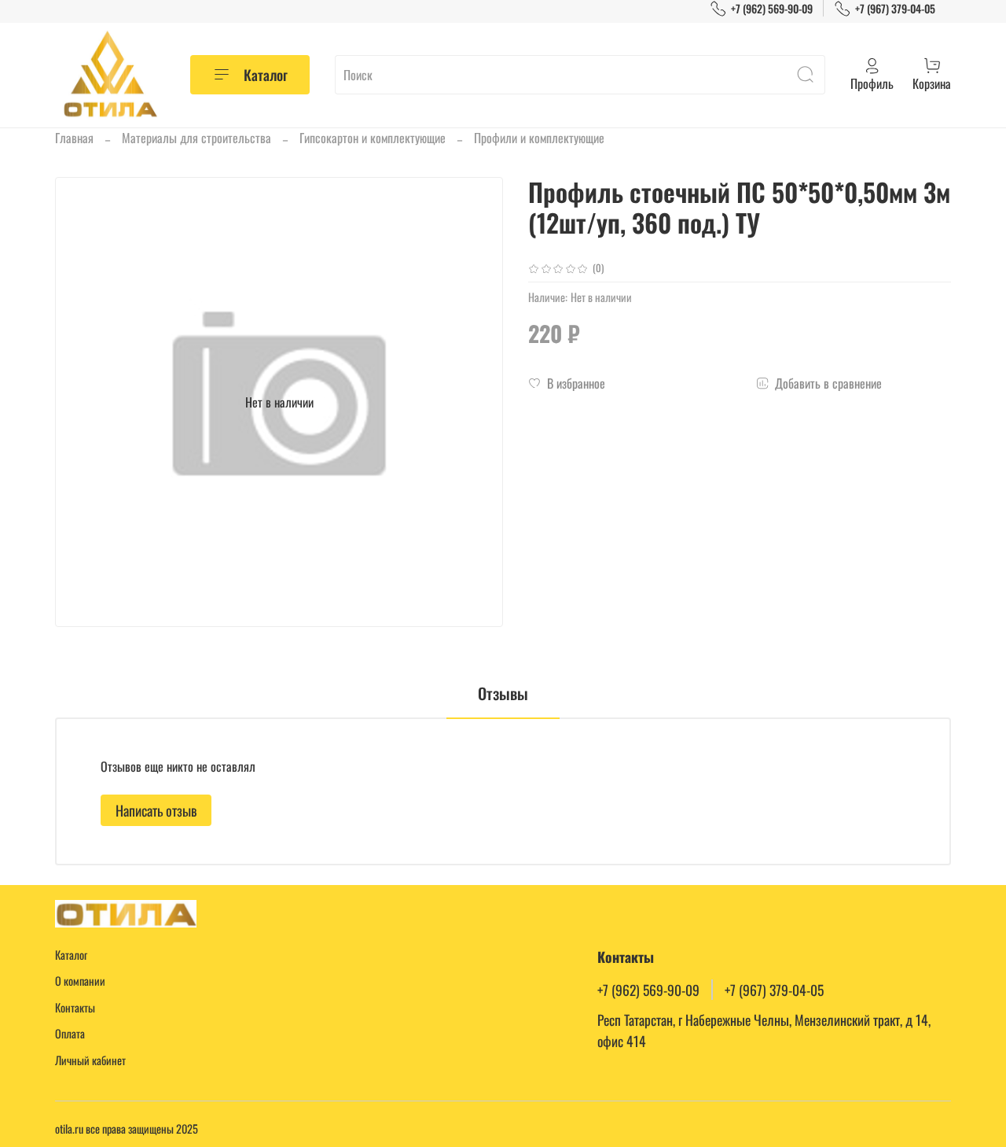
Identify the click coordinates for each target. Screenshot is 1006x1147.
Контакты (75, 1007)
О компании (80, 980)
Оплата (70, 1033)
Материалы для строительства (196, 137)
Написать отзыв (156, 810)
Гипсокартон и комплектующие (372, 137)
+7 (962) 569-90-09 (772, 8)
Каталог (266, 75)
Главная (74, 137)
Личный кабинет (90, 1060)
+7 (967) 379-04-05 (895, 8)
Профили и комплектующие (539, 137)
